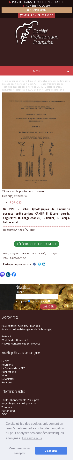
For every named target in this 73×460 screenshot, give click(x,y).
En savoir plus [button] (32, 438)
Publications (9, 372)
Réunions (7, 364)
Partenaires (9, 410)
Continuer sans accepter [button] (19, 451)
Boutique (7, 382)
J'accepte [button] (51, 450)
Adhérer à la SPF (36, 5)
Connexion (38, 10)
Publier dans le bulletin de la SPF (36, 2)
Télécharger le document (36, 244)
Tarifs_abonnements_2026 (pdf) (20, 400)
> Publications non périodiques (18, 80)
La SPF (5, 361)
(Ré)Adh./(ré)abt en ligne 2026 (19, 403)
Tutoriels (7, 407)
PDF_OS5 (16, 202)
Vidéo (5, 375)
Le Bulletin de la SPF (13, 368)
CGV (4, 414)
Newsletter (8, 379)
